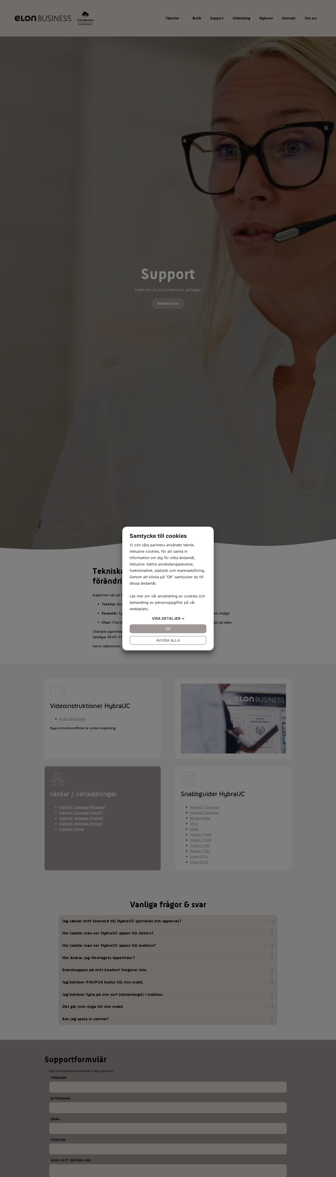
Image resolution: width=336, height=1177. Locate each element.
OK (168, 628)
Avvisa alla (168, 640)
